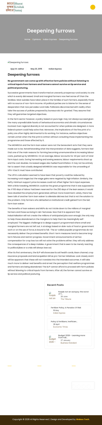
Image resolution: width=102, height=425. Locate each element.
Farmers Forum (56, 372)
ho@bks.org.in (80, 380)
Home (27, 39)
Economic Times (60, 327)
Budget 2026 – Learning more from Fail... (71, 336)
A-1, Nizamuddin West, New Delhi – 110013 (80, 373)
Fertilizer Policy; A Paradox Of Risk (66, 307)
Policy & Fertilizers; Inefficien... (64, 321)
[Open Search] (92, 7)
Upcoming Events (57, 379)
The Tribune (66, 299)
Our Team (57, 384)
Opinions (36, 39)
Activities (42, 370)
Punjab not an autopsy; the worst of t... (73, 293)
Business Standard (68, 343)
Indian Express (50, 39)
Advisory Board (42, 376)
